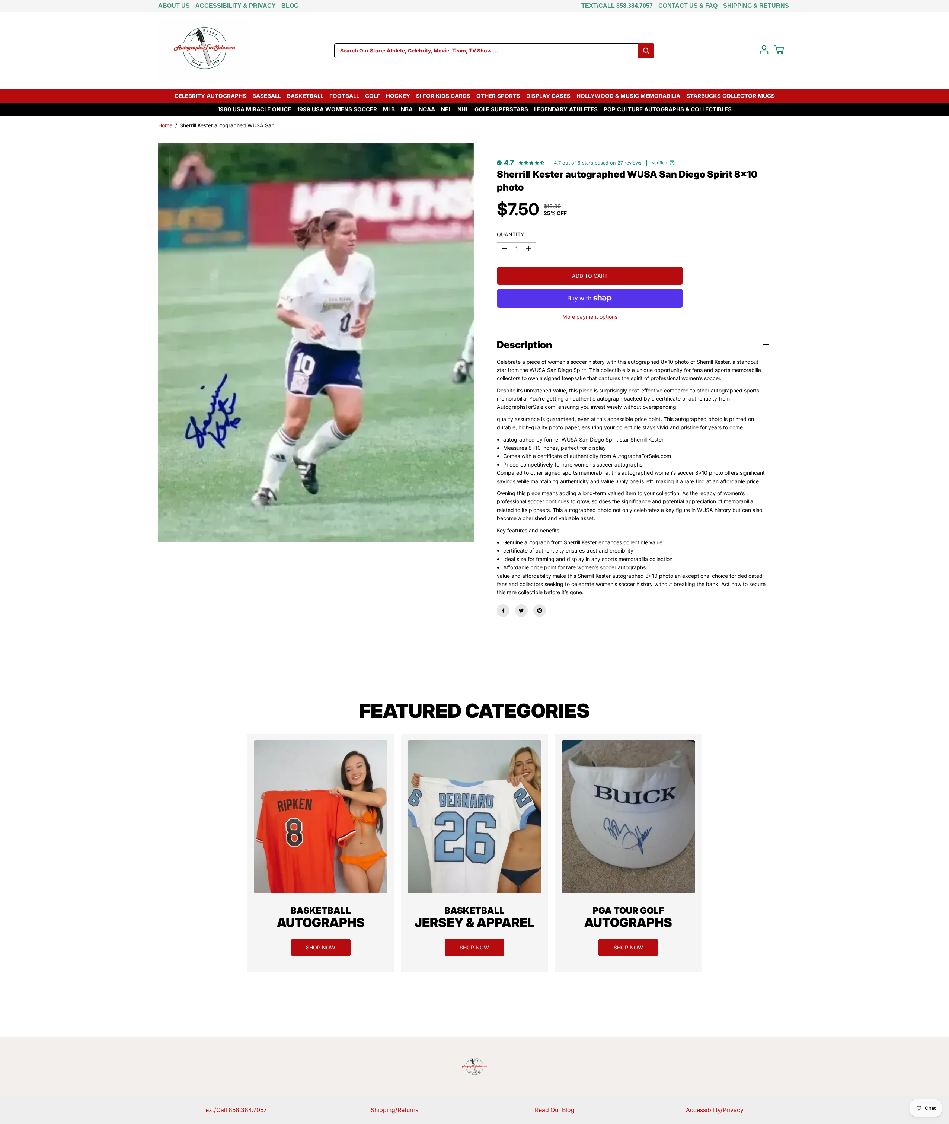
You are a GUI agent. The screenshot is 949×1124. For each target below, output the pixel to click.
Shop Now (320, 947)
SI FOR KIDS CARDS (443, 96)
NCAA (427, 109)
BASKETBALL (305, 96)
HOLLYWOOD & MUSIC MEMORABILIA (628, 96)
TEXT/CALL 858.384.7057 (617, 6)
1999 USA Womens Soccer (337, 109)
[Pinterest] (539, 610)
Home (165, 125)
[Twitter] (521, 610)
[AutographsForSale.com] (204, 50)
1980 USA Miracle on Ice (254, 109)
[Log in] (764, 50)
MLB (389, 109)
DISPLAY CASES (548, 96)
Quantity (510, 234)
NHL (463, 109)
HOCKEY (398, 96)
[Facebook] (503, 610)
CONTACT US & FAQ (688, 6)
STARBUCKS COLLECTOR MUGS (730, 96)
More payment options (589, 316)
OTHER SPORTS (498, 96)
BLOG (289, 6)
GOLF (372, 96)
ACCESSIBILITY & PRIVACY (235, 6)
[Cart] (779, 50)
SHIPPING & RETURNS (756, 6)
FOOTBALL (344, 96)
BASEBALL (266, 96)
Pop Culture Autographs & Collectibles (668, 109)
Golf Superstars (501, 109)
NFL (446, 109)
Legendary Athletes (566, 109)
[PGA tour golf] (628, 816)
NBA (407, 109)
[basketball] (320, 816)
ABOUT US (174, 6)
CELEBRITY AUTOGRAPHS (210, 96)
